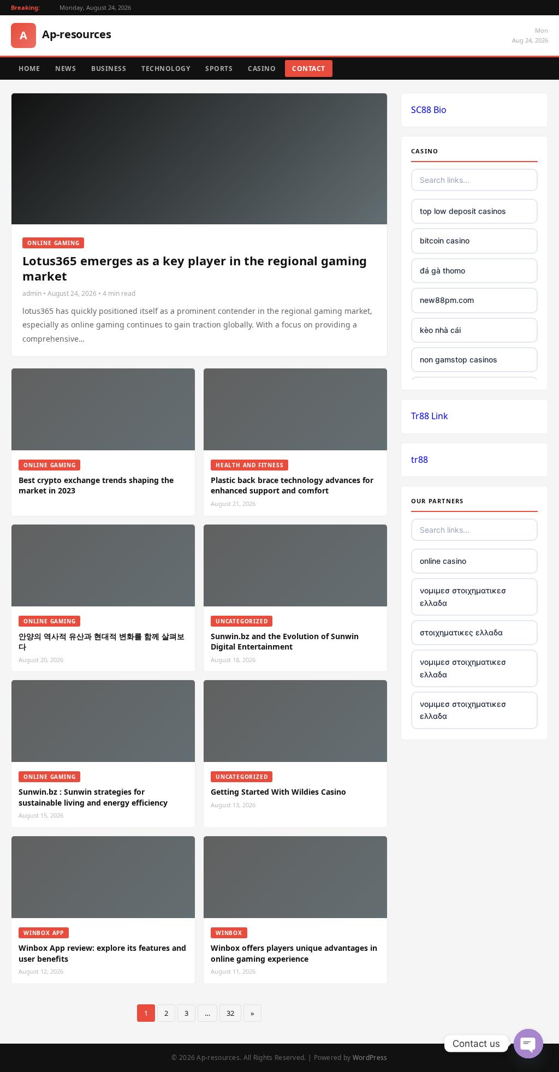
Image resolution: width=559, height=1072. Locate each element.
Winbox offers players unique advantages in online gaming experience (294, 953)
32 (230, 1013)
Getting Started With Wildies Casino (278, 792)
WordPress (370, 1057)
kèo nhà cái (440, 330)
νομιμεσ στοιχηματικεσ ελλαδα (463, 596)
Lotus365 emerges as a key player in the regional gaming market (194, 268)
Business (108, 68)
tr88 (419, 460)
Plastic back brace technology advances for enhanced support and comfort (292, 485)
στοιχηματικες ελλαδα (461, 632)
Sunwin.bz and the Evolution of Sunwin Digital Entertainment (285, 641)
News (65, 68)
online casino (443, 560)
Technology (165, 68)
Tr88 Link (429, 416)
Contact (308, 68)
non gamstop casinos (458, 359)
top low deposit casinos (463, 211)
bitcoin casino (444, 240)
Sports (219, 68)
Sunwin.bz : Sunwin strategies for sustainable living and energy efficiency (93, 797)
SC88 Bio (429, 110)
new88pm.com (447, 300)
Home (29, 68)
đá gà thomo (442, 270)
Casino (262, 68)
